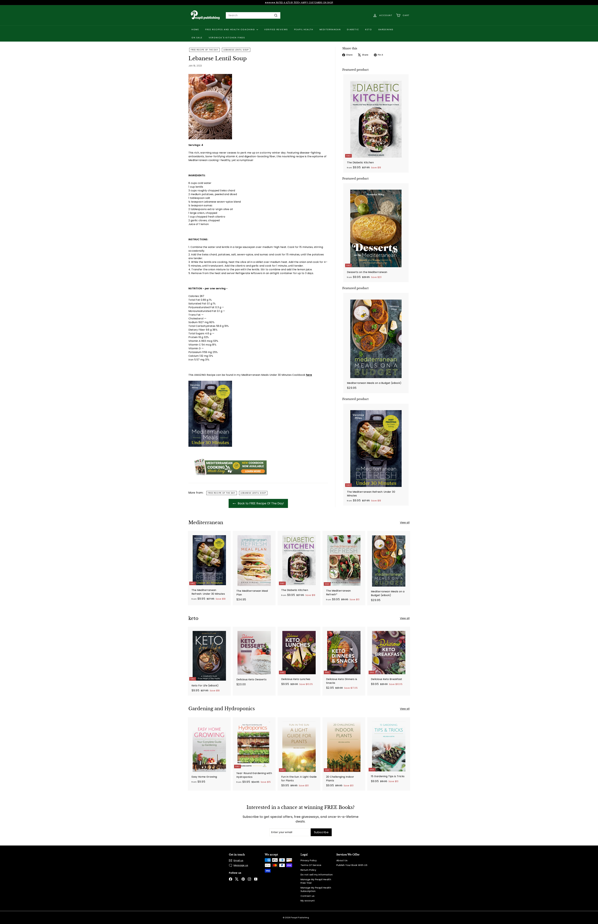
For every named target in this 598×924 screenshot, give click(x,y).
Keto (368, 29)
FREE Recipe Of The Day (204, 49)
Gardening (385, 29)
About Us (341, 860)
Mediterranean (330, 29)
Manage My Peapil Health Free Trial (316, 881)
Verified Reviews (276, 29)
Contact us (307, 896)
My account (308, 900)
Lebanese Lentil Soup (236, 49)
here (309, 375)
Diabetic (353, 29)
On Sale (197, 37)
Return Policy (308, 870)
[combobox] (253, 15)
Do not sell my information (317, 874)
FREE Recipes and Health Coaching (230, 29)
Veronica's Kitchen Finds (227, 37)
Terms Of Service (311, 865)
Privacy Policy (309, 860)
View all (405, 522)
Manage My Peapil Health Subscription (316, 889)
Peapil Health (303, 29)
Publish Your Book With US (351, 865)
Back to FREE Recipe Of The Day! (260, 503)
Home (195, 29)
